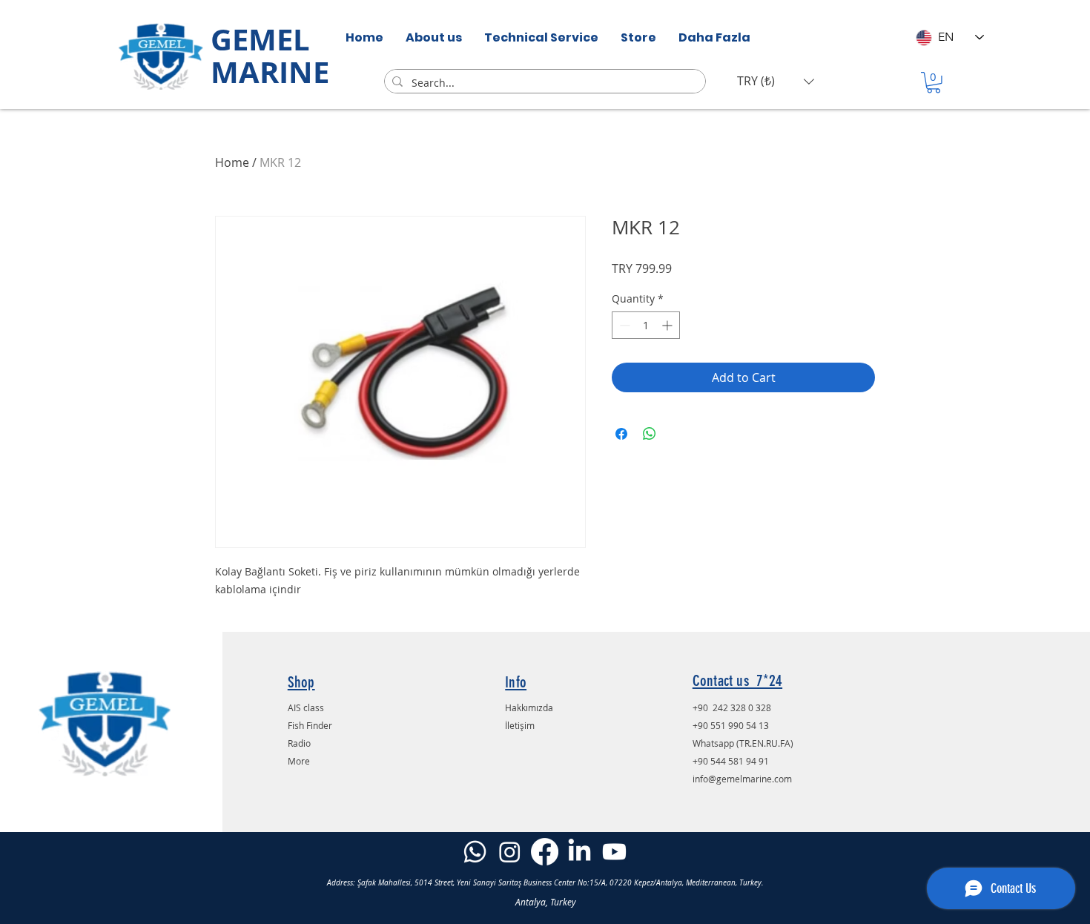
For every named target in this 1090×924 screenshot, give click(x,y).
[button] (775, 81)
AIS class (306, 707)
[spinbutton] (645, 325)
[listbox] (775, 81)
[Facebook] (544, 851)
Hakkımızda (529, 707)
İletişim (520, 725)
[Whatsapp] (475, 851)
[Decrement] (623, 325)
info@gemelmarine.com (742, 779)
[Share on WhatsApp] (649, 434)
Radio (299, 743)
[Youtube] (614, 851)
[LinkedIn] (579, 851)
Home (232, 162)
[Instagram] (509, 851)
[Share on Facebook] (621, 434)
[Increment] (668, 325)
